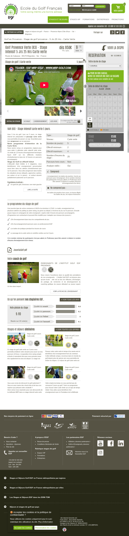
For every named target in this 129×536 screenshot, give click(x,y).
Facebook (111, 443)
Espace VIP (41, 453)
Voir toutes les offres (67, 329)
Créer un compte (74, 10)
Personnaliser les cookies (45, 528)
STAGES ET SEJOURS (58, 19)
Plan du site (10, 447)
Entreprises (41, 458)
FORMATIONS (88, 19)
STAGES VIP (75, 19)
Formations (41, 455)
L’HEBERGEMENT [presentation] (40, 121)
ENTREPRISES (103, 19)
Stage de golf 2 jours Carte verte (72, 337)
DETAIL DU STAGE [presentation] (13, 121)
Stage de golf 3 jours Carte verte (34, 335)
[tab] (13, 121)
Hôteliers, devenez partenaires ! (79, 441)
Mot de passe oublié (89, 10)
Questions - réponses (13, 444)
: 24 (79, 50)
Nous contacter (11, 441)
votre (118, 11)
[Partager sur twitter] (117, 32)
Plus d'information (45, 522)
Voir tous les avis (70, 300)
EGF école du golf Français (11, 12)
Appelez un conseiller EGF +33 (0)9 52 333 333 (105, 26)
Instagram (100, 453)
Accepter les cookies (23, 528)
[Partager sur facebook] (122, 32)
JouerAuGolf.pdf (20, 250)
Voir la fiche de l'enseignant (65, 291)
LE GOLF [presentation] (27, 121)
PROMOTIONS (118, 19)
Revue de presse (43, 441)
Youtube (100, 443)
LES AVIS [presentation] (53, 121)
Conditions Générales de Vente (48, 444)
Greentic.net (73, 518)
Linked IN (121, 443)
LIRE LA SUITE (32, 190)
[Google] (112, 32)
